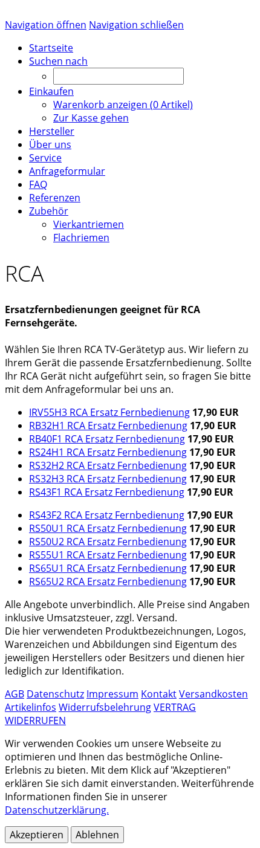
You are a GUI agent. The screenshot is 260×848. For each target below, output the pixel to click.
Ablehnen (97, 834)
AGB (14, 694)
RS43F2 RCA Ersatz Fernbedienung (106, 515)
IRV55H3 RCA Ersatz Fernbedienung (109, 412)
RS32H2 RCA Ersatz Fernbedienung (108, 465)
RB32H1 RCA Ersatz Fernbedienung (108, 425)
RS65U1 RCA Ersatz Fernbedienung (108, 568)
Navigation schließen (136, 24)
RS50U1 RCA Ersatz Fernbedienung (108, 528)
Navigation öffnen (45, 24)
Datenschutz (55, 694)
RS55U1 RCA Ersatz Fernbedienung (108, 555)
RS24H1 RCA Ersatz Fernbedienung (108, 452)
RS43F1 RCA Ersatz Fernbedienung (106, 492)
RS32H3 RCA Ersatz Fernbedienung (108, 478)
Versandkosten (213, 694)
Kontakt (159, 694)
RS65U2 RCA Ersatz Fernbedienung (108, 581)
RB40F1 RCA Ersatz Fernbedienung (107, 438)
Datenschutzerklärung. (57, 810)
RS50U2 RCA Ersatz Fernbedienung (108, 541)
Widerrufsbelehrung (105, 707)
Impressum (112, 694)
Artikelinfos (30, 707)
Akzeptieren (36, 834)
